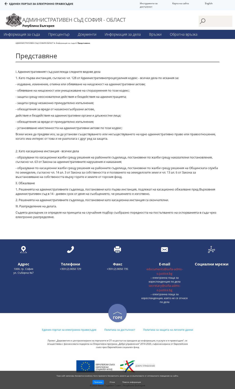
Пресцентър (59, 34)
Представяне (83, 43)
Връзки (155, 34)
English (208, 3)
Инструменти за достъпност (149, 5)
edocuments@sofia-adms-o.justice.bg (165, 271)
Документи (87, 34)
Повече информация (131, 382)
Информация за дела (123, 34)
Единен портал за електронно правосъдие (41, 4)
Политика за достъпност (119, 329)
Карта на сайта (180, 3)
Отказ (112, 382)
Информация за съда (22, 34)
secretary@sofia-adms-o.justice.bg (164, 288)
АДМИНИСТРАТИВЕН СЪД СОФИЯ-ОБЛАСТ (34, 43)
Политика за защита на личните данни (168, 329)
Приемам (98, 382)
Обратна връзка (184, 34)
